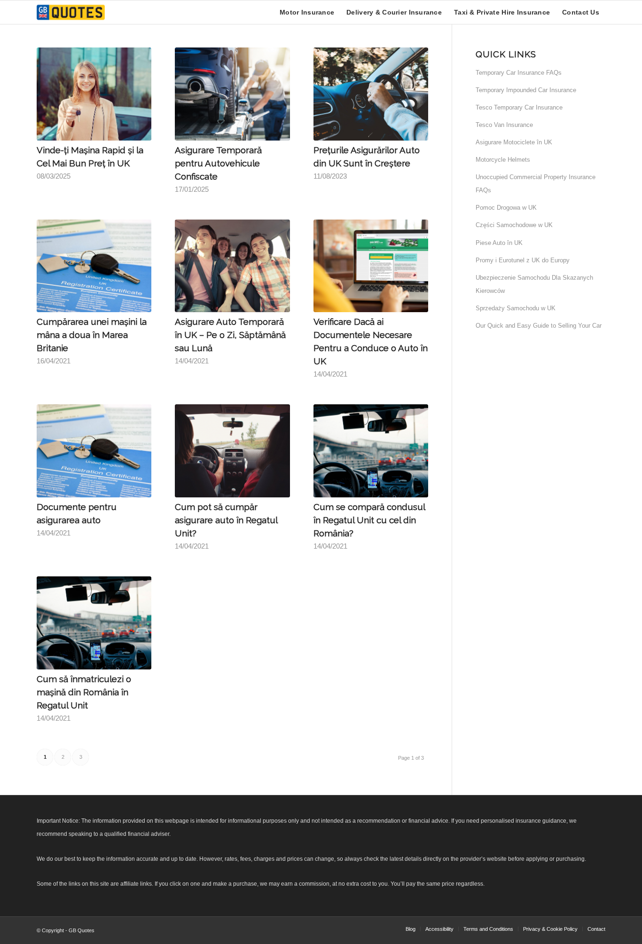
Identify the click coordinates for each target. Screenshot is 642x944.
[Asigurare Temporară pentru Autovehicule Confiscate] (232, 94)
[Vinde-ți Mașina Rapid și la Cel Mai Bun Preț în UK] (94, 94)
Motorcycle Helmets (503, 159)
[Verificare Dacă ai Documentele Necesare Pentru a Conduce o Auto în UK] (370, 266)
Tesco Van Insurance (504, 124)
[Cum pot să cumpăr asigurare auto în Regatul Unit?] (232, 450)
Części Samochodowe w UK (514, 224)
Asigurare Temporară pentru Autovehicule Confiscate (218, 163)
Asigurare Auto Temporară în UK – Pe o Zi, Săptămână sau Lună (230, 334)
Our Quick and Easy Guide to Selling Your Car (539, 325)
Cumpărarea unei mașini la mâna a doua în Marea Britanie (92, 334)
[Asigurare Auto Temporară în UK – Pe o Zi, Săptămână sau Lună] (232, 266)
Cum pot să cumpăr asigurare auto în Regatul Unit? (226, 520)
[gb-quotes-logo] (71, 12)
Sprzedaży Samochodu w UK (516, 308)
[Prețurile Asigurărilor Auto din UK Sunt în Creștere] (370, 94)
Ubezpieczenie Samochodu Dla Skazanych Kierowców (534, 284)
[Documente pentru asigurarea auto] (94, 450)
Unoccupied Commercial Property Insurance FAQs (535, 183)
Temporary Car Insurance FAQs (519, 72)
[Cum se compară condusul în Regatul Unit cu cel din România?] (370, 450)
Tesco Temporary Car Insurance (519, 107)
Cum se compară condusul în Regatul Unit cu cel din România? (369, 520)
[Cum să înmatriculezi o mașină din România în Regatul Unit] (94, 622)
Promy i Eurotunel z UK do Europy (523, 260)
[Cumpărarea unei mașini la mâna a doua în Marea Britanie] (94, 266)
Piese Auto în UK (499, 242)
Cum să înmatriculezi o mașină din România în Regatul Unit (84, 692)
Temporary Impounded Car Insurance (526, 90)
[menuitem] (307, 12)
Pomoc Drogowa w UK (506, 207)
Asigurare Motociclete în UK (514, 142)
